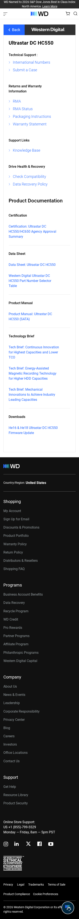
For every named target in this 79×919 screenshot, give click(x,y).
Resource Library (15, 795)
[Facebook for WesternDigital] (39, 844)
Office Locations (15, 753)
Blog (6, 728)
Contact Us (11, 761)
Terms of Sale (56, 884)
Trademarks (36, 884)
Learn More (49, 6)
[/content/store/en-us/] (39, 14)
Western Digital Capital (20, 661)
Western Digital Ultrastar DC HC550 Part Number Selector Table (30, 281)
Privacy (8, 884)
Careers (9, 736)
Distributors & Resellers (20, 561)
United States (36, 483)
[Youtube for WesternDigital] (50, 844)
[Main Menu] (6, 13)
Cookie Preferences (45, 894)
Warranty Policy (15, 544)
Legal (20, 884)
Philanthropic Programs (21, 653)
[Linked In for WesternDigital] (16, 844)
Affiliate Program (15, 644)
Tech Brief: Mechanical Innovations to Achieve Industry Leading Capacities (32, 394)
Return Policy (13, 552)
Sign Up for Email (16, 519)
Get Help (9, 787)
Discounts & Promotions (21, 527)
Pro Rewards (12, 628)
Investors (10, 744)
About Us (10, 686)
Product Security (15, 803)
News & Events (14, 695)
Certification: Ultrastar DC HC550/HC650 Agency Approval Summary (32, 231)
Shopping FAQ (14, 569)
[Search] (75, 13)
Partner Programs (16, 636)
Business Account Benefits (23, 594)
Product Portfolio (16, 536)
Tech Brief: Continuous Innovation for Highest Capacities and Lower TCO (34, 352)
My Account (12, 511)
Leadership (11, 703)
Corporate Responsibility (21, 711)
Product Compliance (16, 894)
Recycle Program (15, 611)
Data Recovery (14, 603)
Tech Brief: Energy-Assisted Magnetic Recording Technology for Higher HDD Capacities (32, 373)
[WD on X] (28, 844)
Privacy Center (14, 720)
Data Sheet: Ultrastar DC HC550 (32, 265)
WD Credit (10, 619)
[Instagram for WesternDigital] (5, 844)
